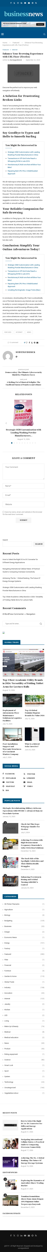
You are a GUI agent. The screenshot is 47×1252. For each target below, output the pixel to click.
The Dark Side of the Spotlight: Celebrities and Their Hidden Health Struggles (32, 862)
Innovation (24, 993)
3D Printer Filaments (24, 904)
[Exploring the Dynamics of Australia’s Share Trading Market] (10, 1184)
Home (5, 43)
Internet (19, 332)
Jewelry (24, 1004)
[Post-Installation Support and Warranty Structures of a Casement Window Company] (12, 734)
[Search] (44, 34)
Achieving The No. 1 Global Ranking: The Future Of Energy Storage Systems (32, 1160)
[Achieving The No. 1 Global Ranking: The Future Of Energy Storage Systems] (10, 1162)
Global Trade (24, 982)
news (29, 332)
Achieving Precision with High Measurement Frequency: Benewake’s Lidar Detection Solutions (32, 844)
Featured (16, 43)
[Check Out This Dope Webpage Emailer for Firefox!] (10, 828)
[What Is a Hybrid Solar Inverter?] (34, 734)
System (24, 1076)
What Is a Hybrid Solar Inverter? (32, 745)
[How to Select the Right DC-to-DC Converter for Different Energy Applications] (10, 1125)
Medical (24, 1032)
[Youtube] (25, 3)
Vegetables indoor (24, 1093)
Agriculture (24, 910)
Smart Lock (24, 1065)
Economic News (24, 937)
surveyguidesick (16, 60)
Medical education (24, 1037)
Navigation (31, 614)
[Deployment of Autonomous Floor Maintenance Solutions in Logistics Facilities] (12, 700)
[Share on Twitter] (32, 343)
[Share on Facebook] (29, 343)
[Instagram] (18, 3)
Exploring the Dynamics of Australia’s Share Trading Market (32, 1183)
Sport (24, 1071)
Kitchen (24, 1010)
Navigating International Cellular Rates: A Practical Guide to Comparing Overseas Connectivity (32, 1143)
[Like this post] (26, 343)
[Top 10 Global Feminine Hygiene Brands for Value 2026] (34, 700)
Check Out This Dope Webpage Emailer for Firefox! (30, 827)
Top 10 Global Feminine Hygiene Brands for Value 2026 (34, 713)
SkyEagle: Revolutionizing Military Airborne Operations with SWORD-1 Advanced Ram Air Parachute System (23, 811)
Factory (24, 948)
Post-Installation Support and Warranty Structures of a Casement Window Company (12, 749)
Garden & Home (24, 976)
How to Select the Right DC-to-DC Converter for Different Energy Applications (31, 1125)
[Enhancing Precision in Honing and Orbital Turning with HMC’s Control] (10, 881)
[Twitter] (14, 3)
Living (24, 1021)
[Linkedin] (21, 3)
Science (24, 1060)
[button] (6, 423)
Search (5, 540)
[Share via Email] (37, 343)
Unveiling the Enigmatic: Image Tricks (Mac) (24, 290)
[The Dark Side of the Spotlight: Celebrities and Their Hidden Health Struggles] (10, 862)
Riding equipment (24, 1054)
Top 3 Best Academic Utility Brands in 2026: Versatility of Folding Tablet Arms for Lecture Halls (23, 683)
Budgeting (24, 921)
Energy (24, 943)
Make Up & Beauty (24, 1026)
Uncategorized (24, 1088)
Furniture (24, 971)
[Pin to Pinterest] (34, 343)
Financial (24, 965)
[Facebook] (10, 3)
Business (24, 926)
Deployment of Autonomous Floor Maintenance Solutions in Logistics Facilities (12, 715)
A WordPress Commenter (13, 614)
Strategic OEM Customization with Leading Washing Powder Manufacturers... (23, 432)
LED (24, 1015)
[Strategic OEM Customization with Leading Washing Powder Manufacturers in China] (23, 413)
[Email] (29, 3)
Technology (24, 1082)
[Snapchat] (32, 3)
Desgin (24, 932)
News (24, 1043)
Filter (24, 960)
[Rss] (36, 3)
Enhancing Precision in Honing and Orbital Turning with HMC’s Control (31, 881)
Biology (24, 915)
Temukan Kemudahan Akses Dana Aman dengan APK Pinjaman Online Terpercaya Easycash (32, 1200)
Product (24, 1049)
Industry (24, 987)
